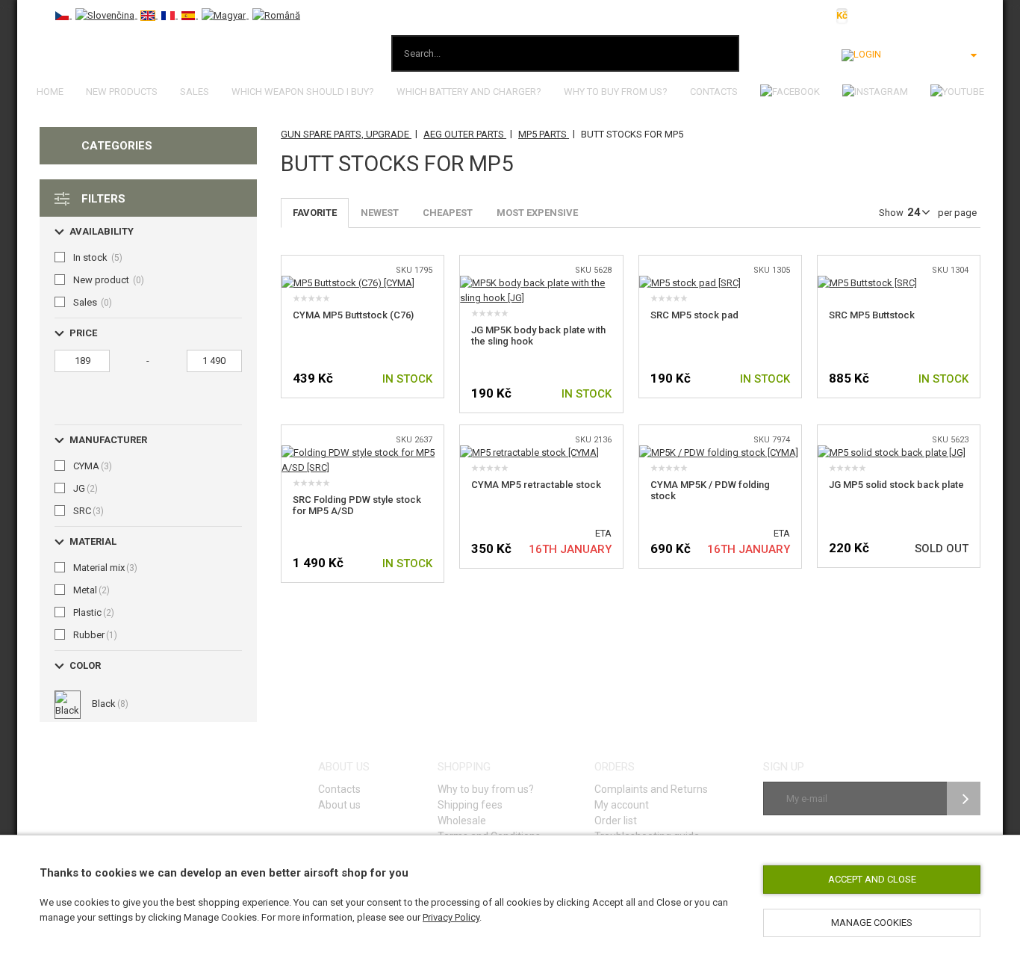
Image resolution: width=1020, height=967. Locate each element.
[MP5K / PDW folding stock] (718, 452)
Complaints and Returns (651, 789)
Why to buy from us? (616, 91)
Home (50, 91)
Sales (194, 91)
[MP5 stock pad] (690, 282)
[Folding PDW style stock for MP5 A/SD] (363, 452)
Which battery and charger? (469, 91)
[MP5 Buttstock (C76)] (348, 282)
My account (621, 805)
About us (339, 805)
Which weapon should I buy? (302, 91)
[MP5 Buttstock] (867, 282)
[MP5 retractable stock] (529, 452)
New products (122, 91)
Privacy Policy (451, 917)
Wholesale (462, 821)
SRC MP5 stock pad (694, 315)
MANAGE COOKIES (871, 922)
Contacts (714, 91)
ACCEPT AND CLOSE (872, 879)
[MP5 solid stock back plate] (891, 452)
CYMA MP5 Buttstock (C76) (353, 315)
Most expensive (537, 212)
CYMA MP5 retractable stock (536, 484)
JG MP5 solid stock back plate (896, 484)
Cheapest (448, 212)
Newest (380, 212)
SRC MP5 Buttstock (872, 315)
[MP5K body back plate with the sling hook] (541, 282)
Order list (615, 821)
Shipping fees (470, 805)
